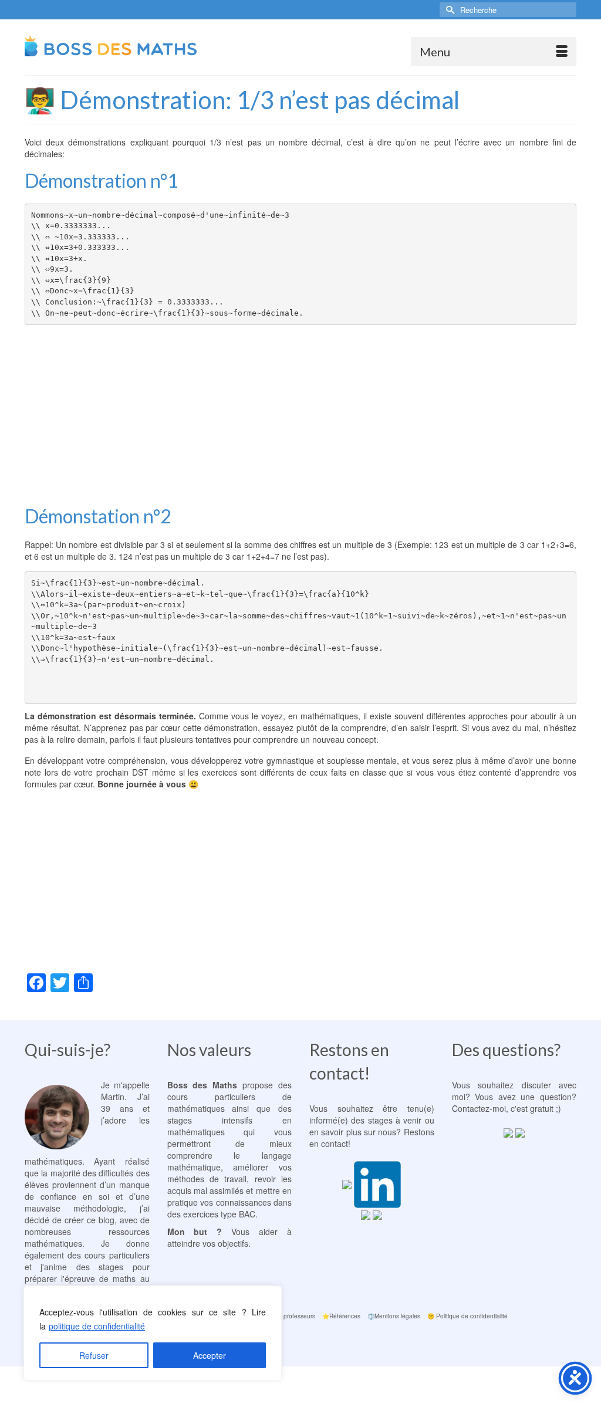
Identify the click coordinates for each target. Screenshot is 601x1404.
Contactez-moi (479, 1108)
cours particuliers (211, 1096)
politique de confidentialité (97, 1326)
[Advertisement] (300, 413)
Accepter (209, 1355)
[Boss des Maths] (111, 47)
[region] (152, 1333)
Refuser (94, 1355)
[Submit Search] (448, 9)
